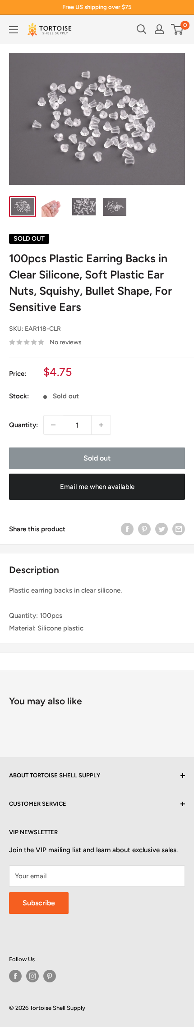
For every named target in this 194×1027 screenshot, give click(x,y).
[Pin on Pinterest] (144, 528)
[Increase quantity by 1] (101, 424)
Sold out (97, 458)
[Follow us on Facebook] (15, 976)
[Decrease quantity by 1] (53, 424)
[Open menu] (13, 29)
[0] (177, 29)
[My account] (159, 29)
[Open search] (142, 29)
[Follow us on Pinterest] (49, 976)
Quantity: (23, 425)
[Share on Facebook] (127, 528)
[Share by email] (178, 528)
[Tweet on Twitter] (161, 528)
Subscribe (39, 903)
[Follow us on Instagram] (32, 976)
